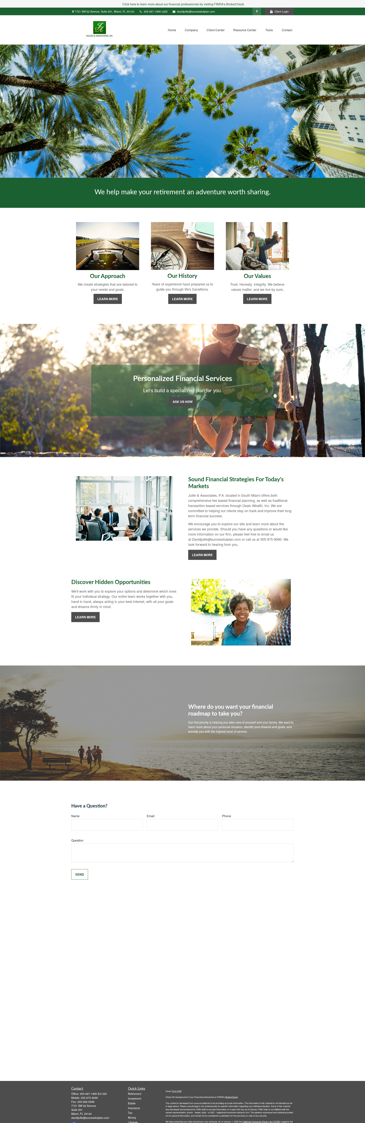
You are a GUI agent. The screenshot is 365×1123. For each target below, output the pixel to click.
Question (77, 840)
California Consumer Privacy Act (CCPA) (261, 1121)
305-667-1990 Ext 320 (93, 1094)
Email (151, 816)
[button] (172, 30)
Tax (130, 1113)
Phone (226, 816)
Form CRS (177, 1091)
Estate (132, 1103)
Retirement (134, 1094)
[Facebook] (256, 11)
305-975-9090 (89, 1098)
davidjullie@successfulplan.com (196, 11)
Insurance (134, 1108)
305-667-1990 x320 (155, 11)
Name (75, 816)
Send (79, 874)
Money (132, 1117)
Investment (134, 1098)
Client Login (282, 11)
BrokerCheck (231, 1096)
